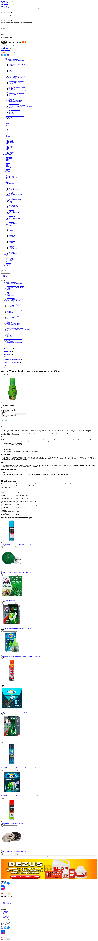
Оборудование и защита (11, 117)
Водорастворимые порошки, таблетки (17, 63)
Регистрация (6, 7)
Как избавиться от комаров (15, 238)
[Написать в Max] (2, 56)
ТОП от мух (8, 149)
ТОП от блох (9, 143)
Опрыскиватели (12, 118)
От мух (7, 165)
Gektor (7, 128)
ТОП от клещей (9, 146)
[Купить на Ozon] (8, 56)
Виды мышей (12, 241)
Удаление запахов (10, 176)
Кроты (7, 249)
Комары (7, 234)
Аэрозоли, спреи (12, 83)
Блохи (7, 200)
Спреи (10, 69)
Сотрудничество (9, 260)
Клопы (7, 184)
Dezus (7, 122)
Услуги (4, 906)
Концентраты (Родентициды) (15, 101)
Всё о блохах (11, 202)
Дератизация (9, 173)
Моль (7, 219)
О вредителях (6, 182)
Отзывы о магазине (10, 257)
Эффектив (8, 136)
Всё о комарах (12, 236)
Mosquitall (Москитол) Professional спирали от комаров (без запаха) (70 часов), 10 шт (20, 712)
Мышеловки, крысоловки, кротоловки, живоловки (20, 106)
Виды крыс (11, 246)
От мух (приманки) (13, 73)
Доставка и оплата (10, 259)
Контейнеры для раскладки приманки (17, 105)
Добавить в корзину (22, 413)
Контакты (5, 265)
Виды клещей (12, 214)
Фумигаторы (9, 107)
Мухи (7, 229)
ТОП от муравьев (10, 142)
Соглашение (8, 261)
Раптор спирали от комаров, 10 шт (9, 600)
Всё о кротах (11, 252)
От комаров (8, 166)
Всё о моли (11, 222)
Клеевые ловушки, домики (15, 82)
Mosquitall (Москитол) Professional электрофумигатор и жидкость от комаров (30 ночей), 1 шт (22, 795)
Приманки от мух (13, 88)
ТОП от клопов (9, 140)
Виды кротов (12, 251)
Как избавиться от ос (13, 228)
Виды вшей (11, 208)
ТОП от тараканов (10, 141)
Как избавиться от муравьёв (15, 199)
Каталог (5, 58)
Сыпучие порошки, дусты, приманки (17, 64)
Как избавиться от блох (14, 206)
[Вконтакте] (8, 884)
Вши (7, 207)
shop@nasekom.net (18, 52)
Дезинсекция (9, 172)
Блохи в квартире (13, 204)
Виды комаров (12, 235)
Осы (7, 224)
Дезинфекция (9, 175)
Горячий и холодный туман (12, 177)
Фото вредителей (10, 183)
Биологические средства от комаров (17, 87)
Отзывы (11, 8)
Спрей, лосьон (12, 113)
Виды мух (11, 230)
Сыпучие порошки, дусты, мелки (16, 81)
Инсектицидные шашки (14, 84)
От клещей (8, 161)
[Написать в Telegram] (5, 56)
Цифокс (7, 135)
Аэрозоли (11, 67)
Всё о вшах (11, 210)
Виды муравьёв (12, 196)
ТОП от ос (8, 148)
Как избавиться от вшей (14, 212)
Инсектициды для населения (12, 59)
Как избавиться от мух (14, 232)
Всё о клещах (12, 216)
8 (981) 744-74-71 (5, 50)
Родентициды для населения (12, 92)
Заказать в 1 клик (5, 415)
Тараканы (8, 190)
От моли (8, 163)
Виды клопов (12, 185)
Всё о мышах (11, 242)
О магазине (5, 254)
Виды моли (11, 220)
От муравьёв (9, 158)
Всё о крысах (12, 247)
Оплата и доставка (17, 8)
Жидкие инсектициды (14, 61)
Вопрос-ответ (25, 8)
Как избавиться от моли (14, 223)
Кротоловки (11, 96)
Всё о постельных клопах (14, 187)
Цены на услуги (9, 181)
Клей (10, 95)
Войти (2, 7)
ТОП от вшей (9, 145)
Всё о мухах (11, 231)
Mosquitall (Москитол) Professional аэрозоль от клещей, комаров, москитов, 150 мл (19, 767)
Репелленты (8, 111)
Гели (10, 70)
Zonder (7, 129)
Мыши (7, 240)
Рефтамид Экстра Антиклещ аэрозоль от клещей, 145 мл (14, 823)
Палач (7, 123)
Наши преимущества (33, 8)
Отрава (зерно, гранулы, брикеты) (16, 102)
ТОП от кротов (9, 153)
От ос (7, 164)
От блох (8, 159)
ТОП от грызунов (10, 152)
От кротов (8, 170)
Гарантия (8, 264)
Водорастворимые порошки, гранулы (17, 79)
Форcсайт (8, 125)
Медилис (8, 132)
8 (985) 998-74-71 (5, 47)
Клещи (7, 213)
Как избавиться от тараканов (15, 194)
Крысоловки (11, 98)
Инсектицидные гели (13, 86)
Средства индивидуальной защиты (16, 119)
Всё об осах (11, 226)
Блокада (8, 131)
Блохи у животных (13, 205)
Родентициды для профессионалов (14, 100)
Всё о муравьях (12, 198)
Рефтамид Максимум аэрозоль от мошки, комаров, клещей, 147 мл (16, 544)
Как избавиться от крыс (14, 248)
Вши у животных (12, 211)
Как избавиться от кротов (14, 253)
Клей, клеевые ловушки (14, 104)
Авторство (8, 263)
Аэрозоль (11, 112)
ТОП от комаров (9, 151)
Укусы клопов (12, 188)
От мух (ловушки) (13, 75)
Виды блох (11, 201)
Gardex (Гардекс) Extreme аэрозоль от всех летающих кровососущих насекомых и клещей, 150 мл (23, 684)
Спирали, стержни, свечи (14, 110)
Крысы (7, 245)
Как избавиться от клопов (14, 189)
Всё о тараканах (12, 193)
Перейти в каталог (49, 856)
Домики (10, 66)
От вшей (8, 160)
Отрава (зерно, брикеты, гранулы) (16, 93)
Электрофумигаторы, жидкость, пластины (18, 108)
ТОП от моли (9, 147)
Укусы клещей (12, 217)
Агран (7, 130)
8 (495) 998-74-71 (5, 48)
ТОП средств (6, 902)
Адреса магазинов (5, 6)
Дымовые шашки (12, 72)
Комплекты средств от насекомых (16, 60)
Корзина (40, 8)
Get (6, 126)
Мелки (10, 71)
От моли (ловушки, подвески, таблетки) (18, 76)
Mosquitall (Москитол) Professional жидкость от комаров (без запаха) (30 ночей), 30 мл (20, 656)
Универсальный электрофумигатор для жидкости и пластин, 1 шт (16, 572)
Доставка (5, 912)
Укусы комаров (12, 237)
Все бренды (8, 137)
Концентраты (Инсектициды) (15, 78)
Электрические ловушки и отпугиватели (15, 116)
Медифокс (8, 134)
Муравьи (8, 195)
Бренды (5, 120)
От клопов (8, 155)
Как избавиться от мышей (14, 243)
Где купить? (12, 415)
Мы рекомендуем (7, 154)
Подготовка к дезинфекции (12, 179)
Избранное (4, 416)
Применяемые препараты (11, 178)
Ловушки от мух (12, 89)
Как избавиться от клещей (14, 218)
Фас (7, 124)
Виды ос (10, 225)
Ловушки (11, 65)
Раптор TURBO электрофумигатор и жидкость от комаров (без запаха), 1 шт (18, 628)
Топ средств (6, 139)
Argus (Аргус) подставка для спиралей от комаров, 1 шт (14, 851)
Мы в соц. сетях (9, 258)
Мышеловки (11, 99)
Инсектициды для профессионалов (14, 77)
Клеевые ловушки (13, 94)
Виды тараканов (12, 192)
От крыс (8, 169)
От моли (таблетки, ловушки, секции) (17, 90)
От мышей (8, 167)
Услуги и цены (6, 171)
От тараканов (9, 157)
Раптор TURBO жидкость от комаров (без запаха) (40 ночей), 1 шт (16, 739)
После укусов (12, 114)
